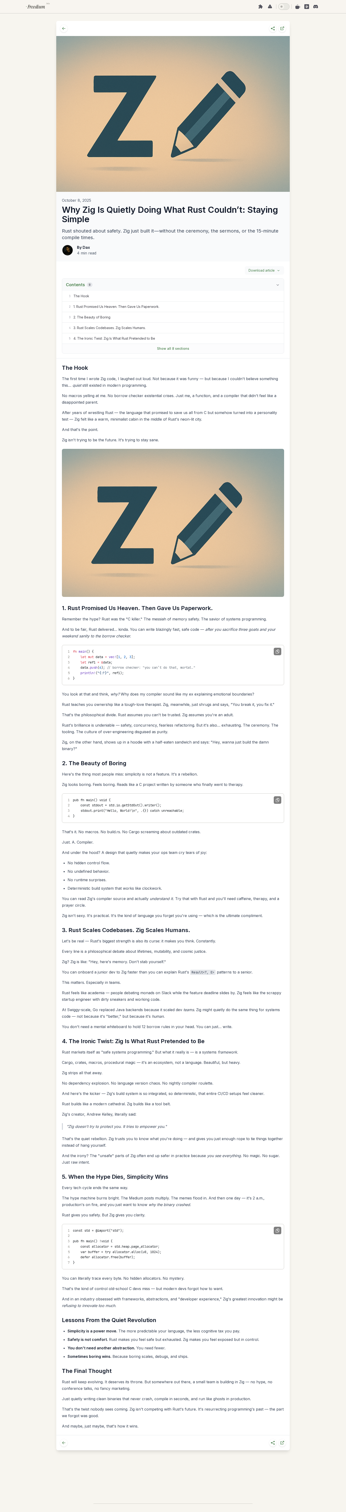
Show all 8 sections (173, 348)
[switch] (284, 6)
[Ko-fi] (298, 6)
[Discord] (315, 6)
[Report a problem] (270, 6)
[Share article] (273, 28)
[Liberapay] (306, 6)
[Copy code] (277, 651)
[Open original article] (282, 28)
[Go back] (64, 28)
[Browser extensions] (260, 6)
